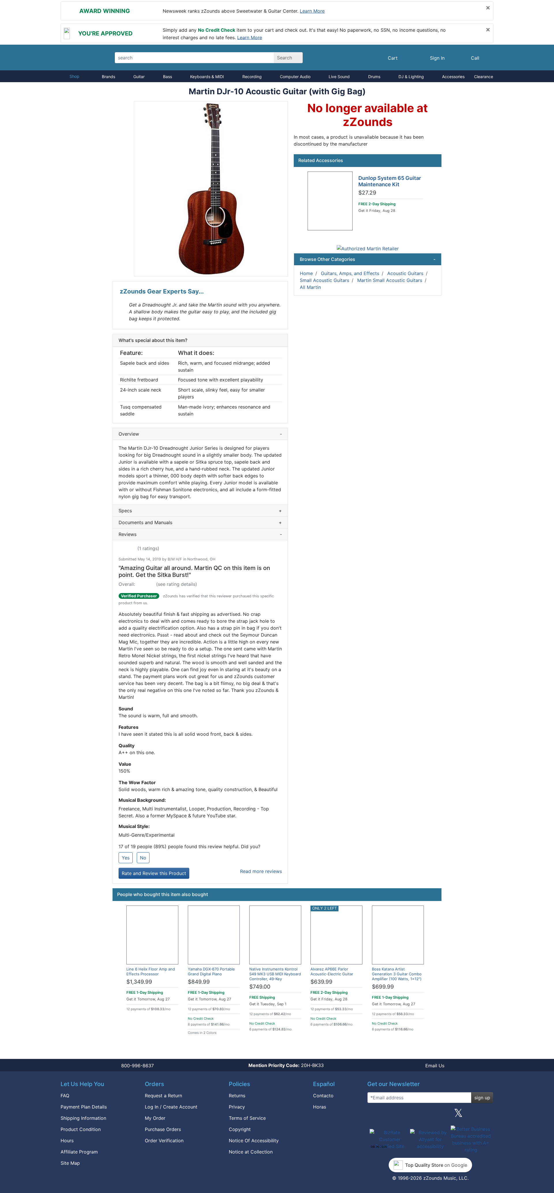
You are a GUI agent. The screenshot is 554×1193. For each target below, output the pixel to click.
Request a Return (163, 1095)
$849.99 (199, 982)
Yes (126, 858)
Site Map (70, 1163)
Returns (237, 1095)
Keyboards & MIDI (207, 76)
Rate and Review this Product (154, 873)
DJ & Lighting (411, 76)
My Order (155, 1118)
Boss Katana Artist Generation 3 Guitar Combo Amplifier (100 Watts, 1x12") (397, 974)
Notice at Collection (251, 1152)
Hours (67, 1140)
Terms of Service (247, 1118)
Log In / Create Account (171, 1107)
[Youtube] (486, 1115)
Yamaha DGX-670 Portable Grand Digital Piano (211, 971)
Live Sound (339, 76)
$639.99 (321, 982)
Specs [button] (200, 510)
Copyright (240, 1129)
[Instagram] (430, 1115)
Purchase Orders (163, 1129)
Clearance (483, 76)
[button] (211, 188)
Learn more (312, 11)
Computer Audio (295, 76)
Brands (108, 76)
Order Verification (164, 1140)
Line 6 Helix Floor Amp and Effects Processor (150, 971)
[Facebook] (402, 1115)
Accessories (453, 76)
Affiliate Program (79, 1152)
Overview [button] (200, 434)
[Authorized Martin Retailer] (368, 248)
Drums (374, 76)
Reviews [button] (200, 534)
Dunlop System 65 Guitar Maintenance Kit (389, 181)
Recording (252, 76)
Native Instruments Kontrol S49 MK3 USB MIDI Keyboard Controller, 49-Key (275, 974)
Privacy (237, 1107)
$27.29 (367, 193)
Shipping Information (83, 1118)
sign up (482, 1097)
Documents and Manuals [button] (200, 522)
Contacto (323, 1095)
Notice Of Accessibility (254, 1140)
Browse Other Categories (367, 259)
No (143, 858)
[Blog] (374, 1115)
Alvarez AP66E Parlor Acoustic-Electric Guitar (331, 971)
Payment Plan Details (84, 1107)
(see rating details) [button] (176, 584)
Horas (319, 1107)
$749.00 (259, 987)
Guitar (139, 76)
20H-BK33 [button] (286, 1065)
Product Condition (81, 1129)
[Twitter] (458, 1115)
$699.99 (383, 987)
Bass (167, 76)
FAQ (65, 1095)
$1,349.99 (139, 982)
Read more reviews (261, 871)
